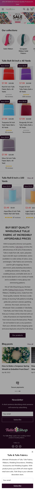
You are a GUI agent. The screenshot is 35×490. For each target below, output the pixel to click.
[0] (31, 9)
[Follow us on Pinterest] (20, 446)
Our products (17, 335)
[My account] (28, 9)
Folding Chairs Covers (16, 290)
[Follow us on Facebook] (13, 446)
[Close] (32, 451)
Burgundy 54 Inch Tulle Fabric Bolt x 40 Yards (25, 124)
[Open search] (24, 9)
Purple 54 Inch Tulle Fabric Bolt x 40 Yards (25, 89)
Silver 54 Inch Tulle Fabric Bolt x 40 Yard (9, 160)
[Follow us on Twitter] (16, 446)
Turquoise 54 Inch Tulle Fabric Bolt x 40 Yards (8, 124)
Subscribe (17, 486)
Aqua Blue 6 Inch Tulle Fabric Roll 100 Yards (12, 212)
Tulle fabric (19, 247)
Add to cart (9, 99)
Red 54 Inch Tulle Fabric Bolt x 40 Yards (8, 89)
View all (30, 178)
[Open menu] (3, 9)
